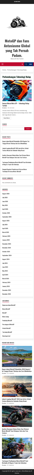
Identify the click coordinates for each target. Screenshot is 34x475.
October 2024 (6, 252)
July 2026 (5, 197)
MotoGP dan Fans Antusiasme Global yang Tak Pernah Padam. (17, 48)
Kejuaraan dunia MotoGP (8, 305)
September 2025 (6, 217)
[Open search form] (22, 64)
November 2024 (6, 248)
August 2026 (5, 194)
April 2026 (5, 209)
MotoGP (4, 313)
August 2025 (5, 221)
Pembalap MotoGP (7, 320)
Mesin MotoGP (8, 99)
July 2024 (5, 263)
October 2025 (6, 213)
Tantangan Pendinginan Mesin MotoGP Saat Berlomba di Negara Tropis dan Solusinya (15, 462)
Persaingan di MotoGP (8, 324)
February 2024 (6, 282)
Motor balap (5, 317)
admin (5, 108)
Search (4, 124)
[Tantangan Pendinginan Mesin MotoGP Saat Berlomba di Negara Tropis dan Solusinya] (17, 448)
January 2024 (6, 286)
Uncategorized (6, 336)
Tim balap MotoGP (7, 332)
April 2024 (5, 275)
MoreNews (25, 471)
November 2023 (6, 294)
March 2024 (5, 279)
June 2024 (5, 267)
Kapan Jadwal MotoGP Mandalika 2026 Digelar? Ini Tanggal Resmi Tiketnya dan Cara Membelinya (17, 370)
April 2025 (5, 228)
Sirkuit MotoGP (6, 328)
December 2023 (6, 290)
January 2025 (6, 240)
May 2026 (5, 205)
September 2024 (7, 255)
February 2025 (6, 236)
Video (30, 64)
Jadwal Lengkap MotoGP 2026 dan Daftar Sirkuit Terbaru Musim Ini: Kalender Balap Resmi (16, 400)
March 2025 (5, 232)
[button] (2, 64)
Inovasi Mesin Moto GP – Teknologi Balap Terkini (17, 90)
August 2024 (5, 259)
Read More (7, 118)
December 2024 (6, 244)
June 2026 (5, 201)
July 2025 (5, 225)
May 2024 (5, 271)
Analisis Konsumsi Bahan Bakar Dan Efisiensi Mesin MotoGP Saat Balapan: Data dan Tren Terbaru (15, 431)
